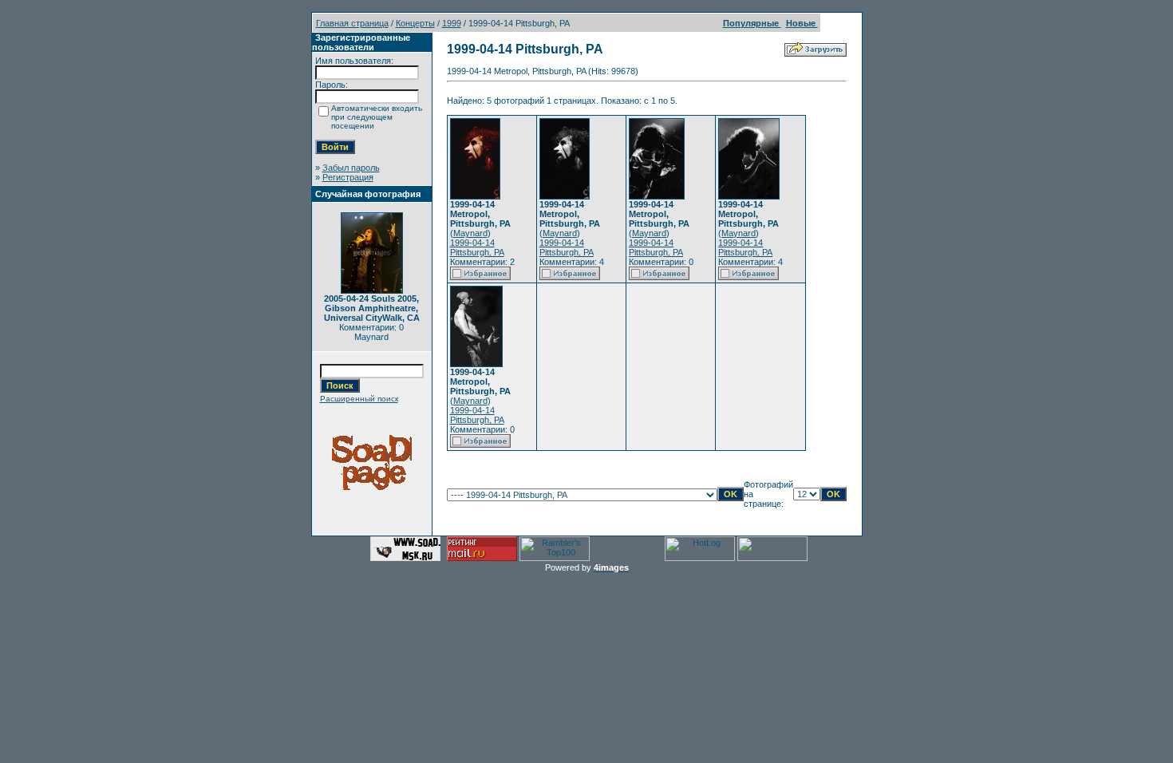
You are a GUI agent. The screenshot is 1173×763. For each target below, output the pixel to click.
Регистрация (347, 177)
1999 (451, 23)
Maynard (470, 233)
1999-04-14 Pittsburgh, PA (477, 247)
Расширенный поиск (359, 398)
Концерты (415, 23)
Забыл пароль (351, 167)
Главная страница (352, 23)
